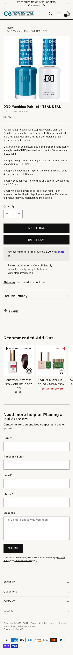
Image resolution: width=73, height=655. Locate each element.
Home (10, 27)
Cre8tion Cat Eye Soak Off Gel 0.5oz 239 (18, 384)
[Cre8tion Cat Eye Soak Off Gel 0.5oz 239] (19, 360)
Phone (8, 494)
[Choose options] (61, 371)
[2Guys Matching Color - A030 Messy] (51, 360)
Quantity (9, 206)
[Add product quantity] (18, 214)
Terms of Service (23, 560)
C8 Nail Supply (30, 623)
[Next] (67, 4)
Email (8, 475)
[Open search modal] (51, 13)
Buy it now (36, 239)
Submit (13, 548)
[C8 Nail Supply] (19, 13)
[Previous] (6, 4)
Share (13, 311)
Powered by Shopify (14, 629)
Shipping (9, 282)
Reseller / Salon (14, 456)
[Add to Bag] (29, 371)
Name (8, 438)
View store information (20, 273)
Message (10, 512)
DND (7, 111)
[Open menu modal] (59, 13)
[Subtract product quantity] (7, 214)
